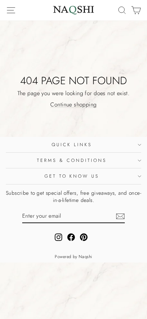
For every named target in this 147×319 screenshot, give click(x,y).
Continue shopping (73, 104)
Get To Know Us (71, 176)
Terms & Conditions (72, 160)
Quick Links (72, 144)
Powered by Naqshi (73, 257)
